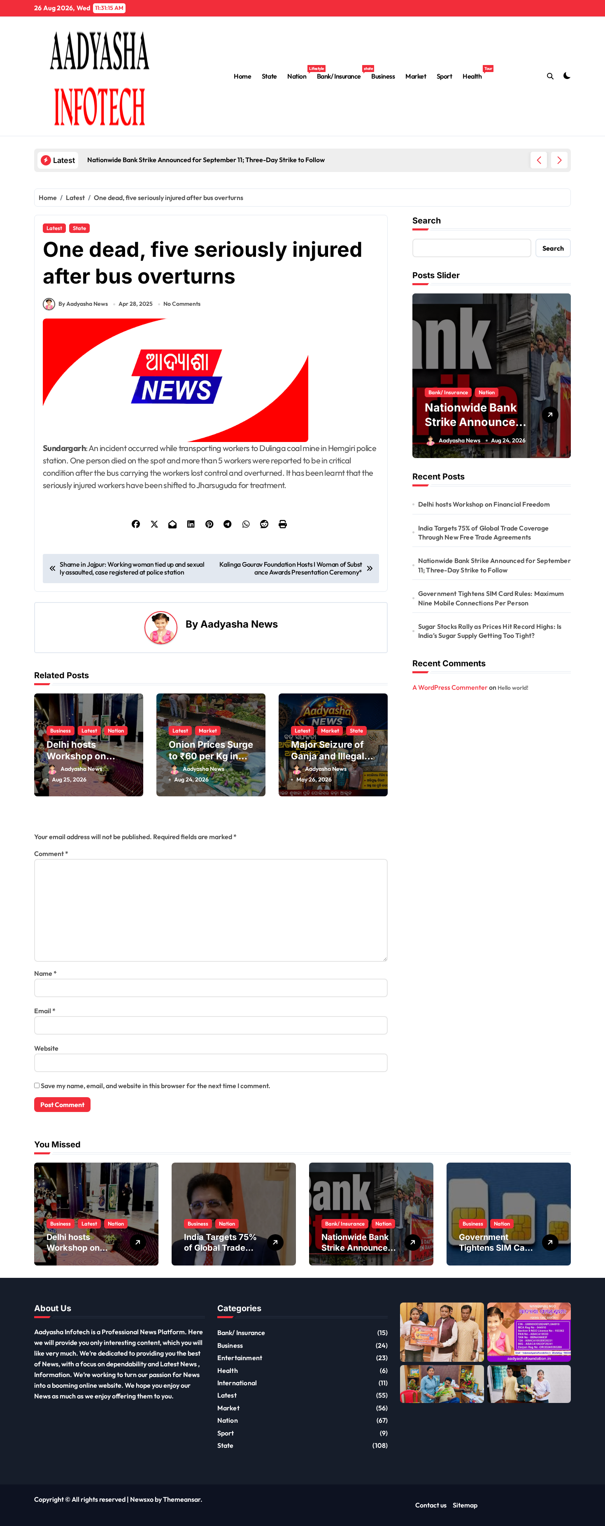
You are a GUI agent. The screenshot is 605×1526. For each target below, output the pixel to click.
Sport (444, 76)
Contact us (431, 1505)
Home (242, 76)
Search (426, 221)
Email (45, 1011)
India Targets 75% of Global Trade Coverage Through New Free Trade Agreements (483, 532)
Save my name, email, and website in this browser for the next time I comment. (155, 1086)
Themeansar (181, 1499)
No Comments (181, 303)
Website (46, 1048)
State (269, 76)
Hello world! (513, 687)
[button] (559, 160)
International (237, 1383)
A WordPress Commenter (450, 687)
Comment (51, 853)
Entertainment (240, 1358)
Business (383, 76)
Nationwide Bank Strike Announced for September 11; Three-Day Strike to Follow (494, 565)
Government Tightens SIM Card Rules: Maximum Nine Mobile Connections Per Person (491, 598)
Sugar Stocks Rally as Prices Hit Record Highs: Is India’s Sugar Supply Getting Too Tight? (490, 631)
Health (475, 73)
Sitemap (465, 1505)
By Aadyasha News (83, 303)
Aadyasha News (239, 624)
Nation (299, 73)
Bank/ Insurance (341, 73)
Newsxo (142, 1499)
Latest (54, 228)
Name (45, 973)
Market (415, 76)
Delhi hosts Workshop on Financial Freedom (87, 756)
